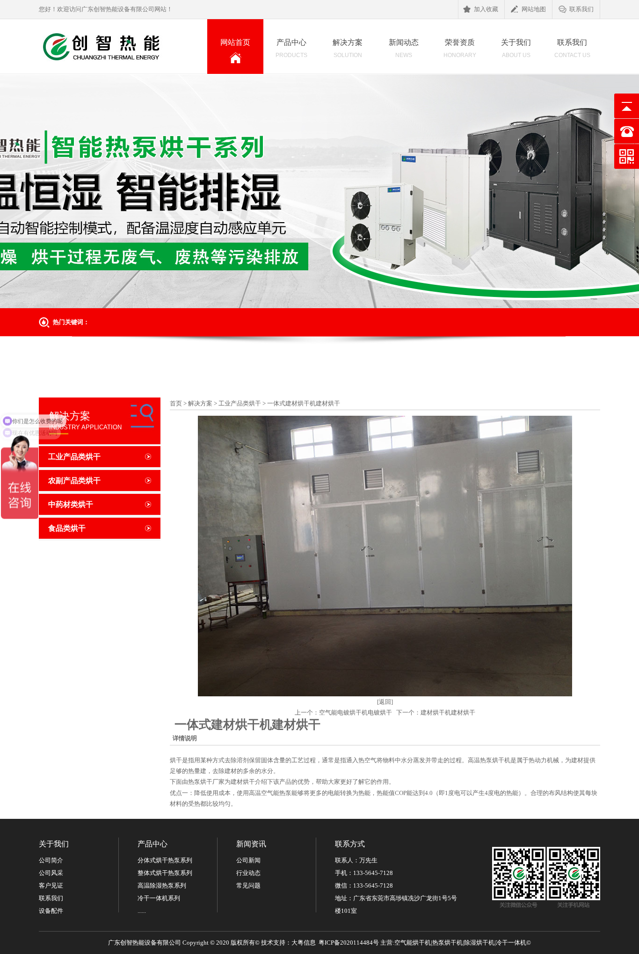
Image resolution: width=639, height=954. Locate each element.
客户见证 (51, 885)
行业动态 (248, 872)
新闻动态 (404, 48)
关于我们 (516, 48)
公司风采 (51, 872)
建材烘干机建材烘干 (448, 712)
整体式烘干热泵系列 (165, 872)
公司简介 (51, 860)
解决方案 (348, 48)
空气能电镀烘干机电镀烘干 (355, 712)
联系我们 (581, 9)
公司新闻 (248, 860)
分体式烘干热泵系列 (165, 860)
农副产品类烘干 (74, 480)
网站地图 (534, 9)
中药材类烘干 (70, 504)
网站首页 (241, 49)
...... (142, 910)
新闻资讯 (251, 844)
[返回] (385, 701)
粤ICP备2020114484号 (349, 942)
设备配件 (51, 910)
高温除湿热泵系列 (162, 885)
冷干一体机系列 (159, 898)
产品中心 (291, 48)
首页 (176, 403)
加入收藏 (486, 9)
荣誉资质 (459, 48)
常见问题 (248, 885)
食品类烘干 (67, 528)
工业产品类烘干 (74, 457)
